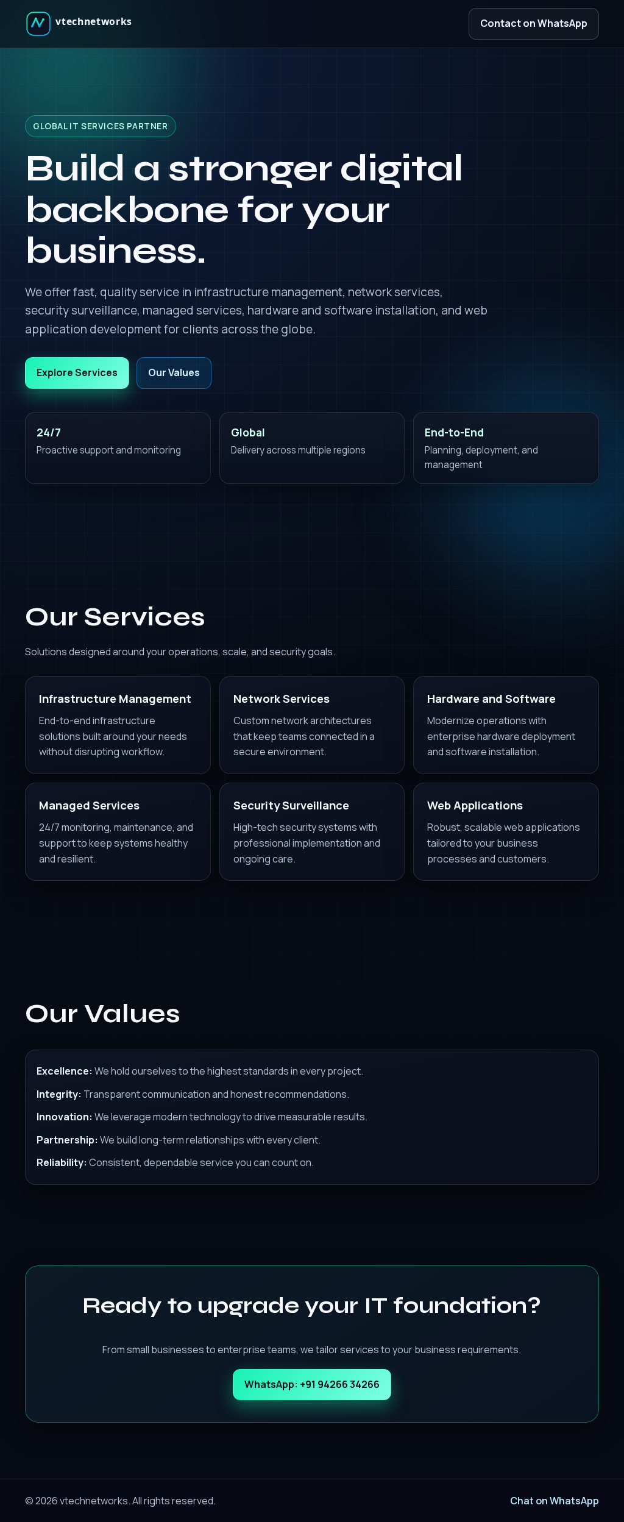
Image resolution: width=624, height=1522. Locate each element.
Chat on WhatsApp (554, 1500)
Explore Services (77, 372)
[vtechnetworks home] (82, 23)
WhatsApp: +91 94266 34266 (312, 1384)
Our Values (174, 372)
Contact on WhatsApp (533, 23)
